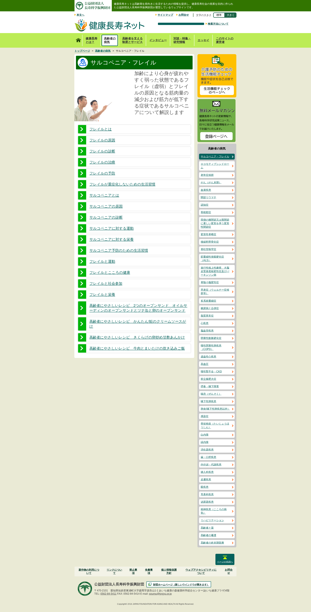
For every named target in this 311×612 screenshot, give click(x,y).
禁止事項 (133, 571)
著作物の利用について (89, 571)
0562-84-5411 (108, 593)
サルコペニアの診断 (106, 217)
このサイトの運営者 (224, 40)
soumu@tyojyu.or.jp (160, 593)
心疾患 (204, 323)
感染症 (204, 416)
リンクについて (114, 571)
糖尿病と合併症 (210, 308)
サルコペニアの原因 (106, 206)
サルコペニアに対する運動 (111, 228)
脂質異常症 (207, 315)
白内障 (204, 434)
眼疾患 (204, 487)
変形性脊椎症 (208, 234)
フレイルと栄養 (102, 294)
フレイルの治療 (102, 162)
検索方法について (218, 23)
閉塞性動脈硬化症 (211, 338)
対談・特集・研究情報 (182, 40)
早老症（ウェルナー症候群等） (215, 291)
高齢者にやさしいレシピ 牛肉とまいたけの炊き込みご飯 (137, 348)
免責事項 (149, 571)
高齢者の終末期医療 (212, 542)
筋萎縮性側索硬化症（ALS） (212, 258)
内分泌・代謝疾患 (211, 464)
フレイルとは (100, 129)
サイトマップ (165, 14)
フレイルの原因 (102, 140)
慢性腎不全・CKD (211, 371)
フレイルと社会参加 (105, 283)
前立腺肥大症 (208, 379)
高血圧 (204, 364)
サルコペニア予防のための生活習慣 (118, 250)
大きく (231, 15)
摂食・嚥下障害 (210, 386)
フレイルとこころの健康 (109, 272)
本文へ (80, 14)
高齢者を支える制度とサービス (132, 40)
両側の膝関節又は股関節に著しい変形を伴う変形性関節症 (215, 223)
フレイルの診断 (102, 151)
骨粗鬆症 (206, 212)
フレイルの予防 (102, 173)
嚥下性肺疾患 (208, 401)
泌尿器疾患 (207, 501)
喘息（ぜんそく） (211, 393)
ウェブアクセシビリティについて (201, 571)
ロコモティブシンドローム (215, 166)
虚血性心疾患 (208, 356)
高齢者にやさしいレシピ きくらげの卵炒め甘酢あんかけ (137, 337)
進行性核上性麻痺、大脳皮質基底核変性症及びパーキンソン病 (215, 271)
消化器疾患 (207, 449)
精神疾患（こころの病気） (214, 511)
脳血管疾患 (207, 330)
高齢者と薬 (207, 527)
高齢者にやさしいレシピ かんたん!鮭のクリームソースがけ (137, 323)
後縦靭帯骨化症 (210, 241)
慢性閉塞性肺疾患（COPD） (211, 347)
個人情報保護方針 (169, 571)
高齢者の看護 (208, 535)
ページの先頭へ (225, 561)
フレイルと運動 (102, 261)
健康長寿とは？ (91, 40)
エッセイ (203, 40)
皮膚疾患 (206, 479)
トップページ (78, 40)
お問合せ (184, 14)
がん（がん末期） (211, 182)
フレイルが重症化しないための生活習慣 (122, 184)
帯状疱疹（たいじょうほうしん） (215, 425)
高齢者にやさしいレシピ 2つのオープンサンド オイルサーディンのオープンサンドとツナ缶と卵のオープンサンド (138, 307)
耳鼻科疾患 (207, 494)
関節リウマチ (208, 197)
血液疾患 (206, 190)
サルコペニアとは (104, 195)
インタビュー (158, 40)
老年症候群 (207, 175)
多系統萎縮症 (208, 300)
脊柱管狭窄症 (208, 249)
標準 (219, 15)
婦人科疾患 (207, 472)
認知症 (204, 204)
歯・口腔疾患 (208, 457)
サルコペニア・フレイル (215, 156)
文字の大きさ (204, 15)
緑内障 (204, 442)
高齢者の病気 (110, 40)
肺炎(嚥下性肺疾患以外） (215, 408)
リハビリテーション (212, 520)
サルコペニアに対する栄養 (111, 239)
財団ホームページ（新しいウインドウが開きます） (181, 584)
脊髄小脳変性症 (210, 282)
